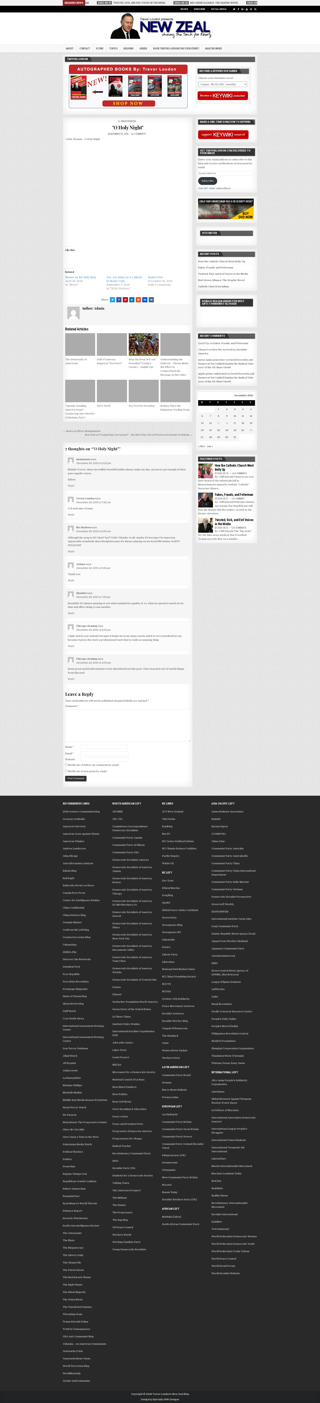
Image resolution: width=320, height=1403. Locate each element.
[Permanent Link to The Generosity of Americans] (80, 344)
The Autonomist (72, 1233)
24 (235, 430)
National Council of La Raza (128, 1079)
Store (99, 48)
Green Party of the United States (131, 1009)
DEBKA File (69, 952)
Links (214, 996)
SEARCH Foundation (223, 1041)
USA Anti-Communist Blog (78, 1336)
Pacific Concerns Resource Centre (231, 1011)
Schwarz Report (72, 1210)
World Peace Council (223, 1258)
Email (69, 753)
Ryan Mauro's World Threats (80, 1203)
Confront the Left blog (76, 929)
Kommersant (170, 1162)
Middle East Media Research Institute (85, 1100)
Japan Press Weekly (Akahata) (229, 941)
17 (235, 423)
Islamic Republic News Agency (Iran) (233, 933)
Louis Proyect (120, 1057)
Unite (165, 1043)
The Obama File (72, 1262)
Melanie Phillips (72, 1085)
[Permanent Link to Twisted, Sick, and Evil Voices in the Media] (205, 525)
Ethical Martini (171, 888)
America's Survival (74, 826)
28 (210, 437)
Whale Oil (168, 863)
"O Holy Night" (128, 127)
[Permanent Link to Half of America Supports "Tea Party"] (112, 344)
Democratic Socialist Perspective (231, 896)
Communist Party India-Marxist (230, 882)
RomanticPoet (71, 1196)
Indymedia (168, 939)
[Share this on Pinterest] (125, 299)
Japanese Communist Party (227, 948)
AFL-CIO (117, 819)
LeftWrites (218, 989)
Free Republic (71, 974)
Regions (129, 48)
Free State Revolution (76, 981)
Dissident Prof (71, 966)
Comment (72, 706)
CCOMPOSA (218, 833)
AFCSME (117, 811)
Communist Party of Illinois (128, 845)
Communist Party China (225, 863)
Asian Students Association (227, 811)
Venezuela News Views (76, 1358)
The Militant (119, 1197)
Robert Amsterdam (74, 1188)
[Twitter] (234, 9)
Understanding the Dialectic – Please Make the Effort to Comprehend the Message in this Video (174, 367)
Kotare (166, 947)
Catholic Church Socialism (213, 286)
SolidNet (216, 1221)
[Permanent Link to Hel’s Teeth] (112, 391)
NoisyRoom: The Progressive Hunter (85, 1122)
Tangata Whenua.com (174, 1028)
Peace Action (120, 1116)
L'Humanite (169, 1170)
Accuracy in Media (74, 819)
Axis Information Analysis (78, 863)
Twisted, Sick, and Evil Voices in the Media (223, 273)
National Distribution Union (178, 969)
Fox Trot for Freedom (142, 405)
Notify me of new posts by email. (87, 771)
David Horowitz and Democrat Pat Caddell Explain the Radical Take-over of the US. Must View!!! (226, 363)
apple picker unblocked (212, 373)
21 (210, 430)
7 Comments (140, 133)
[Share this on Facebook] (118, 299)
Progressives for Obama (127, 1138)
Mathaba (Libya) (171, 1216)
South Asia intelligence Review (81, 1225)
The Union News (73, 1299)
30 (226, 437)
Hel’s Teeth (103, 405)
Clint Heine (168, 819)
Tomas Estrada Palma (75, 1321)
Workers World (121, 1234)
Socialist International (224, 1214)
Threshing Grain (72, 1314)
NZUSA (166, 991)
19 (251, 423)
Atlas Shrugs (70, 856)
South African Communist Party (180, 1224)
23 (226, 430)
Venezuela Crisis (73, 1351)
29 (218, 437)
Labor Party (119, 1050)
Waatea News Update (175, 1050)
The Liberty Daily (73, 1255)
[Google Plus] (242, 9)
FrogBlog (167, 895)
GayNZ (166, 902)
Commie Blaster (72, 922)
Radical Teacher (121, 1146)
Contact (84, 48)
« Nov (201, 446)
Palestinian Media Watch (77, 1144)
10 (235, 416)
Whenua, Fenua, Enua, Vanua (228, 1063)
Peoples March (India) (224, 1026)
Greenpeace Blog (172, 925)
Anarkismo (217, 1091)
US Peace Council (122, 1227)
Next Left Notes (121, 1101)
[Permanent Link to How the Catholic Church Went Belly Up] (205, 470)
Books (184, 9)
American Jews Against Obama (81, 833)
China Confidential (73, 907)
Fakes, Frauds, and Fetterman (215, 267)
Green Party (169, 917)
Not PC (166, 833)
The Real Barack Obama (77, 1277)
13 (202, 423)
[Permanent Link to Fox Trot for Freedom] (144, 391)
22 (218, 430)
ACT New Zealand (172, 811)
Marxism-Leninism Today (226, 1173)
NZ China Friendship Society (179, 976)
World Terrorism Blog (76, 1366)
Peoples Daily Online (223, 1018)
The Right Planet (72, 1284)
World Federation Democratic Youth (232, 1243)
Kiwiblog (167, 826)
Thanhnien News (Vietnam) (227, 1055)
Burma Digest (219, 826)
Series (143, 48)
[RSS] (251, 9)
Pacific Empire (170, 856)
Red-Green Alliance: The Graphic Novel (221, 280)
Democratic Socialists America (130, 859)
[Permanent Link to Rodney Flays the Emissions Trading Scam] (175, 391)
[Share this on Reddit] (138, 299)
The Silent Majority (74, 1292)
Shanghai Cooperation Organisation (232, 1048)
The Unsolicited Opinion (77, 1307)
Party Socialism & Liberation (129, 1109)
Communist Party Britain (176, 1122)
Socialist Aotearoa (173, 1013)
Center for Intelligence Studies (81, 900)
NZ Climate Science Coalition (179, 848)
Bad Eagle (68, 878)
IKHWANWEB (219, 911)
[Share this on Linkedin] (131, 299)
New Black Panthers (124, 1087)
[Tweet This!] (112, 299)
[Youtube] (247, 9)
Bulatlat (216, 819)
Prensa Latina (170, 1097)
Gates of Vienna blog (75, 996)
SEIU (115, 1160)
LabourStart (218, 1158)
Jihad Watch (70, 1055)
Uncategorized (128, 121)
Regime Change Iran (75, 1173)
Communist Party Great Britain (180, 1129)
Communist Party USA (125, 852)
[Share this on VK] (151, 299)
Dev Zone (168, 880)
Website (70, 759)
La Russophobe (72, 1078)
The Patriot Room (73, 1270)
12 (251, 416)
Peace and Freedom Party (127, 1124)
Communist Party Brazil (176, 1075)
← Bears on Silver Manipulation (82, 431)
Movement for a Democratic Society (133, 1072)
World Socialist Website (225, 1273)
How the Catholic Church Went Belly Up (221, 261)
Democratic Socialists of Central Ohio (134, 979)
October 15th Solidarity (176, 998)
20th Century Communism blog (81, 811)
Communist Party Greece (177, 1136)
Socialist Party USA (123, 1168)
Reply (71, 485)
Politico (67, 1159)
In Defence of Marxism (225, 1110)
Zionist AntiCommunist (76, 1380)
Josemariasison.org (223, 955)
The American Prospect (126, 1190)
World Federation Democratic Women (234, 1236)
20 (202, 430)
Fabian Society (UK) (174, 1155)
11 (243, 416)
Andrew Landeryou (74, 848)
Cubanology (70, 944)
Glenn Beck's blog (73, 1003)
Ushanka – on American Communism (84, 1343)
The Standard (170, 1035)
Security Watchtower (75, 1218)
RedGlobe (217, 1188)
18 (242, 423)
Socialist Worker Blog (175, 1021)
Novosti (166, 1184)
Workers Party (171, 1057)
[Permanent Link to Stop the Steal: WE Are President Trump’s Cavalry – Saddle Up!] (144, 344)
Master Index (213, 48)
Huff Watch (69, 1011)
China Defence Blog (74, 915)
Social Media (218, 9)
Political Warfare (73, 1151)
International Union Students (228, 1140)
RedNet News (219, 1195)
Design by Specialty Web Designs (160, 1399)
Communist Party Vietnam (227, 889)
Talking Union (120, 1183)
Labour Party (170, 954)
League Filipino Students (226, 982)
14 (210, 423)
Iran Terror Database (75, 1048)
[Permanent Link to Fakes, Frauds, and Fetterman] (205, 500)
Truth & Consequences (76, 1329)
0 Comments (241, 473)
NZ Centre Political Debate (178, 841)
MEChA (116, 1064)
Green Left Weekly (222, 904)
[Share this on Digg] (144, 299)
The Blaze (69, 1240)
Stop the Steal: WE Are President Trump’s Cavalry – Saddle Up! (142, 363)
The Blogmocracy (73, 1247)
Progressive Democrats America (132, 1131)
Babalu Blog (70, 870)
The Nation (119, 1205)
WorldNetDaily (72, 1373)
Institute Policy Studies (126, 1024)
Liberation (168, 962)
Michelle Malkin (72, 1092)
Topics (113, 48)
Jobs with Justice (122, 1042)
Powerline (69, 1166)
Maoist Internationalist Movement (231, 1166)
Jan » (210, 446)
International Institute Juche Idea (231, 918)
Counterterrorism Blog (77, 937)
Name (69, 747)
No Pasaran (69, 1114)
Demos (116, 987)
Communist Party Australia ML (229, 856)
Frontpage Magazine (75, 989)
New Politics (119, 1094)
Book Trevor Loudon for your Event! (176, 48)
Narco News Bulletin (174, 1089)
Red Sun (216, 1181)
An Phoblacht (170, 1114)
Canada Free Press (74, 892)
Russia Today (170, 1192)
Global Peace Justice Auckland (180, 910)
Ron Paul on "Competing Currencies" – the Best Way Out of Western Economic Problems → (139, 434)
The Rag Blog (120, 1220)
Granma (166, 1082)
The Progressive (122, 1212)
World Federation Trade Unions (230, 1251)
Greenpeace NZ (171, 932)
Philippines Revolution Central (229, 1033)
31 (235, 437)
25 (242, 430)
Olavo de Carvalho (73, 1129)
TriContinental (220, 1229)
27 (202, 437)
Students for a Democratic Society (132, 1175)
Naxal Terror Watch (74, 1107)
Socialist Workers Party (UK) (179, 1199)
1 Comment (239, 498)
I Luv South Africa (73, 1018)
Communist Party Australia (227, 848)
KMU (214, 963)
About (70, 48)
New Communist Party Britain (180, 1177)
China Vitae (218, 841)
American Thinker (73, 841)
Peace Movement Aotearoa (178, 1006)
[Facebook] (238, 9)
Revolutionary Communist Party (131, 1153)
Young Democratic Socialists (129, 1249)
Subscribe (199, 9)
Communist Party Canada (127, 837)
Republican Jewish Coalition (79, 1181)
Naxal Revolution (221, 1004)
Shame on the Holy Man (80, 277)
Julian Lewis (70, 1070)
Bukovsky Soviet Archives (78, 885)
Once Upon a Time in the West (81, 1137)
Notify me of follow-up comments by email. (93, 765)
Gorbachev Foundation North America (135, 1001)
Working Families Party (126, 1242)
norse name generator (211, 359)
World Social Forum (223, 1266)
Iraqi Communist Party (225, 926)
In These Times (121, 1016)
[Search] (255, 9)
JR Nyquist (69, 1063)
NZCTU (166, 984)
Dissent (116, 994)
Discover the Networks (77, 959)
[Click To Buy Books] (128, 107)
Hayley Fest (155, 277)
